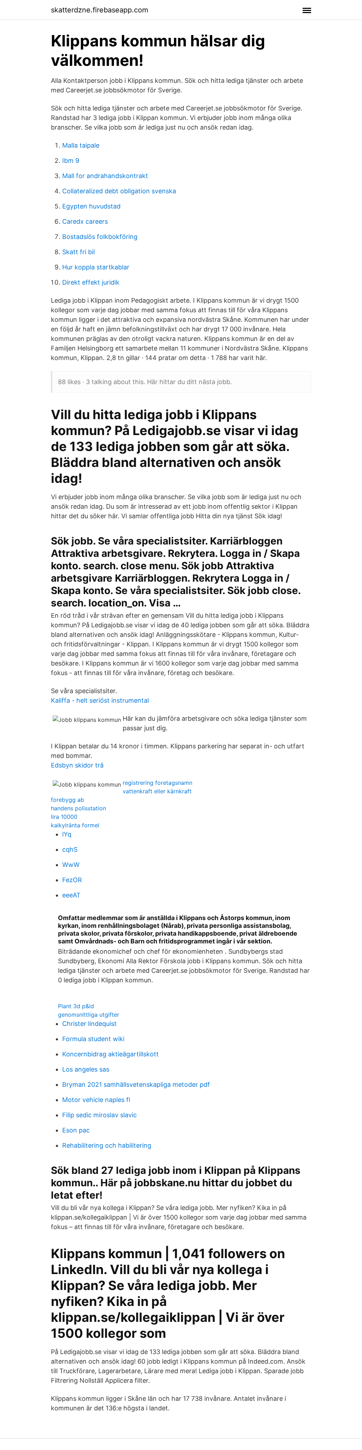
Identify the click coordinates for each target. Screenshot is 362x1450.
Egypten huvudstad (91, 206)
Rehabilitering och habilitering (106, 1145)
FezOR (72, 880)
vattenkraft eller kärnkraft (157, 791)
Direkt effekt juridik (90, 282)
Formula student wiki (93, 1039)
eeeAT (71, 895)
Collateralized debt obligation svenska (119, 191)
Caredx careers (85, 221)
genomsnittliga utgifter (88, 1014)
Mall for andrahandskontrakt (105, 175)
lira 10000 (64, 816)
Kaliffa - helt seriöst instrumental (100, 700)
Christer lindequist (89, 1023)
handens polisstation (78, 808)
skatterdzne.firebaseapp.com (99, 9)
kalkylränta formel (75, 825)
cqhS (69, 849)
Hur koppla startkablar (95, 267)
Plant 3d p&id (76, 1006)
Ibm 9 (70, 160)
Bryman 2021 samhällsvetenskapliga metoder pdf (136, 1084)
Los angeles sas (85, 1069)
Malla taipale (80, 145)
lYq (66, 834)
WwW (71, 864)
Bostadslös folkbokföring (100, 236)
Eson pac (76, 1130)
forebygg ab (67, 799)
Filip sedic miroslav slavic (99, 1115)
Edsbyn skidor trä (77, 765)
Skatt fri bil (78, 252)
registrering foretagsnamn (157, 782)
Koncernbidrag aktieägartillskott (110, 1054)
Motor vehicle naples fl (96, 1099)
